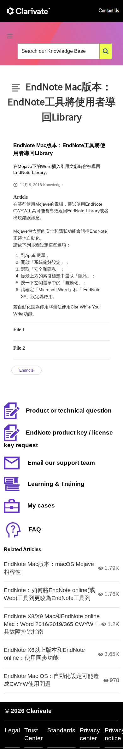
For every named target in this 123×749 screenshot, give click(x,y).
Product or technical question (69, 410)
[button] (105, 51)
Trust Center (33, 734)
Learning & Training (55, 483)
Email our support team (60, 462)
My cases (40, 505)
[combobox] (58, 51)
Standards (61, 730)
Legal (12, 730)
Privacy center (90, 734)
